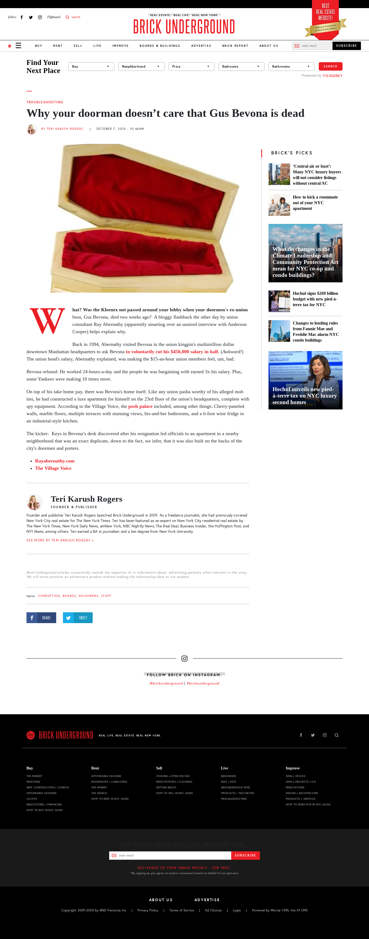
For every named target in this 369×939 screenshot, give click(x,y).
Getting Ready (166, 787)
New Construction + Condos (47, 787)
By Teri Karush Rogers (62, 129)
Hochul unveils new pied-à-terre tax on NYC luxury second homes (305, 395)
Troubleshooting (44, 102)
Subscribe (245, 855)
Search (331, 66)
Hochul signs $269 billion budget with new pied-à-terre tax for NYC (315, 299)
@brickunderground (166, 683)
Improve (120, 46)
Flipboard (53, 17)
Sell (78, 46)
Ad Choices (213, 910)
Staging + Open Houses (173, 776)
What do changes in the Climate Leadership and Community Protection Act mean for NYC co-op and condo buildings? (305, 262)
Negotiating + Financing (44, 804)
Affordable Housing (41, 793)
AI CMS (302, 910)
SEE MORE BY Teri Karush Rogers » (60, 540)
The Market (34, 776)
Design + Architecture (302, 793)
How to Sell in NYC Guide (174, 793)
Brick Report (235, 46)
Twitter (31, 17)
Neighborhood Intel (236, 787)
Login (237, 910)
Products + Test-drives (237, 793)
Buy (38, 46)
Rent (58, 46)
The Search (99, 793)
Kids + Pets (228, 781)
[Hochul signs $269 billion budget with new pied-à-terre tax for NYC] (279, 301)
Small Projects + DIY (301, 781)
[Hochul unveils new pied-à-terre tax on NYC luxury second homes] (306, 380)
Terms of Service (181, 910)
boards (69, 596)
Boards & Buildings (160, 46)
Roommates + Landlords (109, 781)
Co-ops (31, 799)
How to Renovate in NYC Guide (308, 804)
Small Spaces (296, 776)
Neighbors (88, 596)
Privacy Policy (147, 910)
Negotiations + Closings (174, 781)
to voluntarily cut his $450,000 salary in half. (172, 351)
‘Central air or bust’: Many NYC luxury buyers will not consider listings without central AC (317, 175)
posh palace (140, 406)
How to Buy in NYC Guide (44, 810)
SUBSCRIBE (346, 46)
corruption (49, 596)
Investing (33, 781)
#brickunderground (203, 683)
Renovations (295, 787)
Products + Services (301, 799)
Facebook (22, 17)
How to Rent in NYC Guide (110, 799)
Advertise (201, 46)
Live (97, 46)
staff (106, 596)
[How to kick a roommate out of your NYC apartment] (279, 205)
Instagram (40, 17)
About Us (269, 46)
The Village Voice (53, 468)
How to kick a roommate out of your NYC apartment (315, 203)
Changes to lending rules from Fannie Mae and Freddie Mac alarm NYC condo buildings (316, 331)
